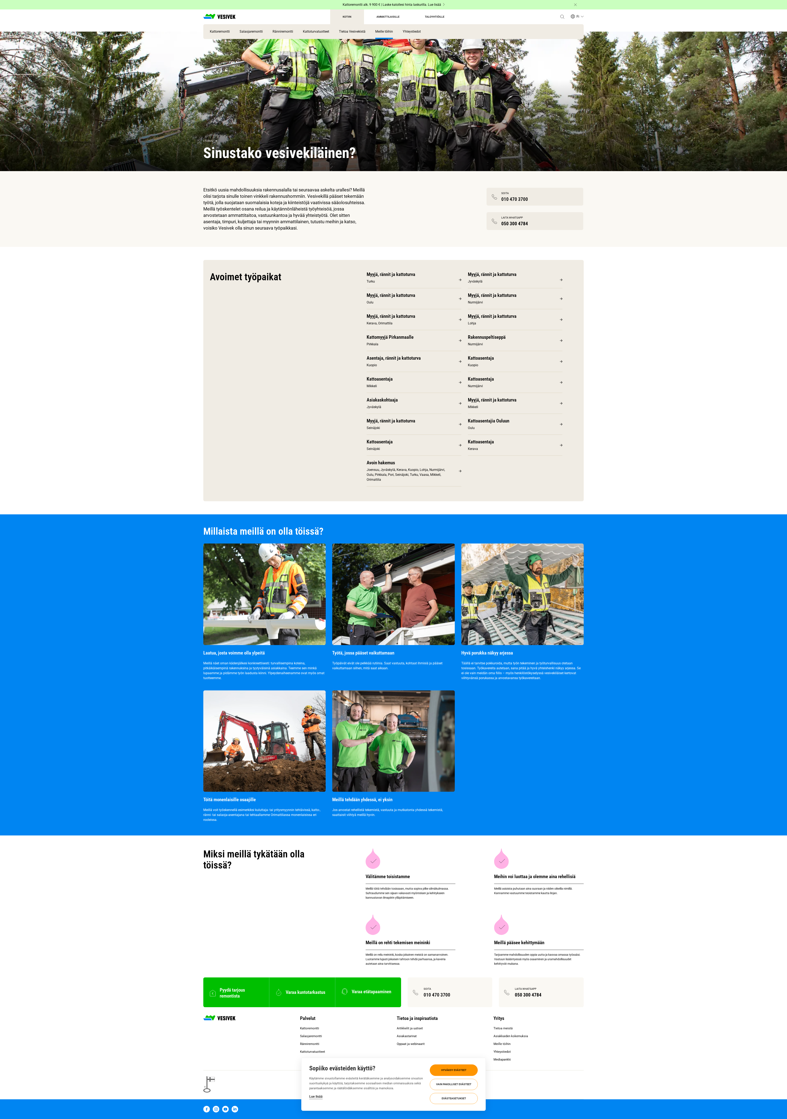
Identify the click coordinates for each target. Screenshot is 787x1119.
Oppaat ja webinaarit (411, 1044)
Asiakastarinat (407, 1036)
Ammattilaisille (387, 16)
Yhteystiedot (412, 31)
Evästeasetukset (454, 1098)
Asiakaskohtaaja (382, 400)
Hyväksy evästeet (453, 1070)
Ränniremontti (283, 31)
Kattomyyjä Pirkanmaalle (390, 337)
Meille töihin (384, 31)
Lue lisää (316, 1096)
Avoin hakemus (381, 463)
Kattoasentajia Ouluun (488, 421)
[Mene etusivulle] (219, 17)
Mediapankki (502, 1059)
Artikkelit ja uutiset (410, 1028)
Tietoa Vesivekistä (352, 31)
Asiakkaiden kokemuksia (511, 1036)
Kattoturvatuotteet (316, 31)
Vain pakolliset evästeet (453, 1084)
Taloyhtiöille (434, 16)
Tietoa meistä (503, 1028)
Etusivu (208, 141)
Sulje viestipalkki (575, 4)
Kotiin (347, 16)
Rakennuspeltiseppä (487, 337)
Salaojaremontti (251, 31)
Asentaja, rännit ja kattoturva (394, 358)
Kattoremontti (220, 31)
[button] (562, 17)
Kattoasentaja (481, 358)
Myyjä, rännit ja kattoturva (391, 274)
